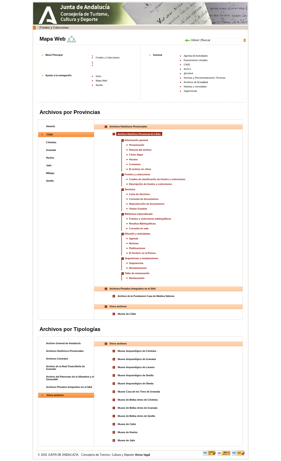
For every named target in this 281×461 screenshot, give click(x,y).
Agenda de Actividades (196, 55)
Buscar (205, 40)
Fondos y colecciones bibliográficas (150, 218)
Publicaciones (137, 248)
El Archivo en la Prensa (142, 253)
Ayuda (99, 85)
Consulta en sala (138, 228)
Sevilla (50, 180)
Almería (50, 126)
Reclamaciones (138, 268)
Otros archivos (55, 395)
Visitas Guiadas (138, 208)
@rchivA (188, 73)
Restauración (136, 278)
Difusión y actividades (137, 233)
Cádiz (50, 134)
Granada (51, 150)
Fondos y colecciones (137, 174)
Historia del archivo (140, 149)
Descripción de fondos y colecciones (150, 184)
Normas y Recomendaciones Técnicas (204, 77)
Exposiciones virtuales (196, 60)
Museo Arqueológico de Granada (137, 359)
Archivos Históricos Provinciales (65, 351)
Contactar (134, 164)
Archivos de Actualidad (196, 82)
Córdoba (51, 142)
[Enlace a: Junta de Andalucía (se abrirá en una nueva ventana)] (49, 15)
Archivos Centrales (57, 358)
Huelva (50, 157)
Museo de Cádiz (127, 314)
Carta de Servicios (139, 194)
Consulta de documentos (144, 199)
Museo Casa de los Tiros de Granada (139, 391)
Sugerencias (190, 91)
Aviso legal (142, 454)
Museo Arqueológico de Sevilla (135, 375)
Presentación (136, 145)
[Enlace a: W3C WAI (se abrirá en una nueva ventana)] (223, 452)
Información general (136, 140)
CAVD (187, 64)
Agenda (133, 238)
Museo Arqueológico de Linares (136, 367)
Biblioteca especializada (139, 214)
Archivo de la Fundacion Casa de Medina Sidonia (146, 296)
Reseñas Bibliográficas (142, 223)
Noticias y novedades (195, 86)
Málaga (50, 173)
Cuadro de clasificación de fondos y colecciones (157, 179)
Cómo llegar (136, 154)
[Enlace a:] (114, 296)
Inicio (98, 76)
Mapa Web (101, 80)
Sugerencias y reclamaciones (141, 258)
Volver (195, 40)
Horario (133, 159)
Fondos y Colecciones (54, 27)
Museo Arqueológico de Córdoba (137, 351)
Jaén (49, 165)
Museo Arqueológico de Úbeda (135, 383)
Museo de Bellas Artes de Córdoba (138, 399)
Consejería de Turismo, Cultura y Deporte (107, 454)
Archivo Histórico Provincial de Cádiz (139, 134)
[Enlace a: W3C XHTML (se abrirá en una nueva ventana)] (209, 452)
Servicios (130, 189)
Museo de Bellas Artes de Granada (137, 408)
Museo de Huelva (127, 432)
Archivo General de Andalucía (63, 343)
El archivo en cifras (140, 169)
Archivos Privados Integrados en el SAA (69, 387)
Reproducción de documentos (146, 203)
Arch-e (187, 69)
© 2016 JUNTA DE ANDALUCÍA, (59, 454)
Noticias (134, 243)
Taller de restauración (137, 273)
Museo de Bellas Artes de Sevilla (136, 416)
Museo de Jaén (126, 440)
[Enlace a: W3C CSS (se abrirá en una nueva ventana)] (238, 452)
